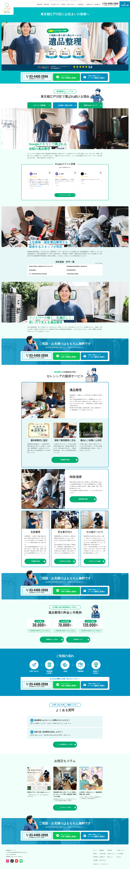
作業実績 (96, 856)
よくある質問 (120, 853)
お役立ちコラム (111, 853)
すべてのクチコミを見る (65, 195)
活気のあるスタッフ (90, 105)
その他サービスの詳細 (95, 561)
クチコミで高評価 (39, 105)
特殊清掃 (110, 850)
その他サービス (120, 850)
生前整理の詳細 (35, 561)
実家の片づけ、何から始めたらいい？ (38, 792)
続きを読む (39, 186)
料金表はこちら (78, 639)
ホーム (95, 850)
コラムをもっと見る (65, 807)
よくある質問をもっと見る (65, 744)
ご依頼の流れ (102, 853)
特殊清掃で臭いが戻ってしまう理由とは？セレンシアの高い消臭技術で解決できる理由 (64, 794)
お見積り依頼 (125, 4)
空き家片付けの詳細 (65, 561)
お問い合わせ (102, 860)
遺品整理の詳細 (65, 459)
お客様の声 (102, 856)
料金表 (95, 853)
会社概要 (96, 860)
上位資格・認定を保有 (65, 105)
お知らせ (119, 856)
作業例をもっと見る (52, 639)
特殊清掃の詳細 (83, 499)
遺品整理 (101, 850)
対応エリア (110, 856)
